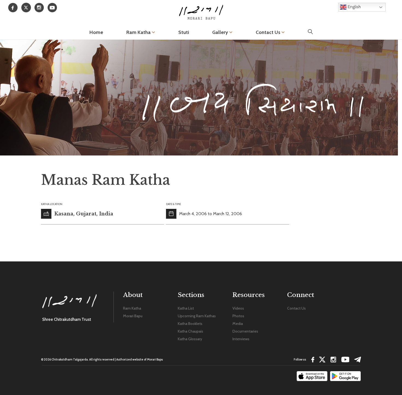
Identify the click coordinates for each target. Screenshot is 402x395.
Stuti (183, 32)
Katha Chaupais (190, 331)
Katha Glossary (190, 338)
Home (96, 32)
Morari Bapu (132, 315)
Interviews (240, 338)
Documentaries (245, 331)
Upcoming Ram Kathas (197, 315)
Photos (238, 315)
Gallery (220, 32)
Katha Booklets (190, 323)
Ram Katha (139, 32)
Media (237, 323)
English (353, 6)
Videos (238, 308)
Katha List (186, 308)
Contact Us (268, 32)
